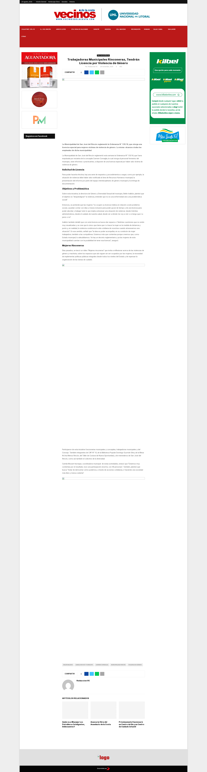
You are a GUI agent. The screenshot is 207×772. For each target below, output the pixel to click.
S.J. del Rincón (45, 29)
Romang (147, 29)
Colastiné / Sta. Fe (28, 29)
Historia (72, 2)
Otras (23, 36)
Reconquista (135, 29)
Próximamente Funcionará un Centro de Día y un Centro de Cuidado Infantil (131, 724)
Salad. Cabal (157, 29)
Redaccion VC (93, 66)
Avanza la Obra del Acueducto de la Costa (101, 723)
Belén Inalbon (68, 664)
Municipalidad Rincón (118, 664)
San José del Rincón (103, 55)
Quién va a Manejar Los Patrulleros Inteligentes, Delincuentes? (73, 724)
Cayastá (96, 29)
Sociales (64, 2)
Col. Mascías (121, 29)
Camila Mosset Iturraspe (84, 664)
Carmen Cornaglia (102, 664)
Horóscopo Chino (54, 2)
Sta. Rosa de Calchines (79, 29)
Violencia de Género (135, 664)
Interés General (41, 2)
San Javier (171, 29)
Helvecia (108, 29)
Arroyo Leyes (61, 29)
